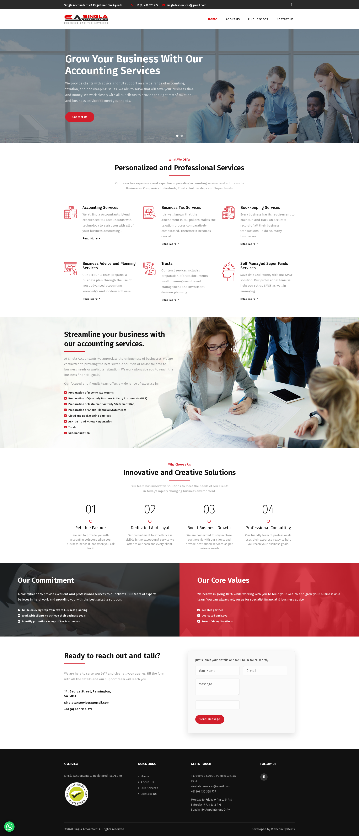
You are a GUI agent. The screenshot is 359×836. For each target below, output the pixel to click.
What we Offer (180, 159)
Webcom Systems (283, 829)
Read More (89, 238)
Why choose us (179, 464)
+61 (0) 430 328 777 (78, 709)
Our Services (258, 19)
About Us (233, 19)
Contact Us (285, 19)
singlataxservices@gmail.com (86, 703)
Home (212, 19)
